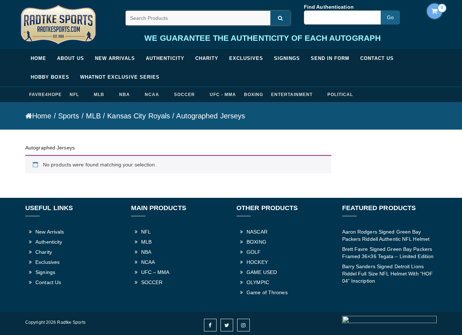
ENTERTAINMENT (291, 94)
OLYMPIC (258, 282)
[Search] (280, 18)
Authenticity (165, 58)
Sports (68, 115)
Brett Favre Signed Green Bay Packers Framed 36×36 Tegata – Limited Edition (388, 252)
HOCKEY (257, 262)
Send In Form (330, 58)
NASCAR (257, 232)
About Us (70, 58)
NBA (124, 94)
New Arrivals (115, 58)
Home (38, 58)
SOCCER (184, 94)
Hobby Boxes (50, 77)
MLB (99, 94)
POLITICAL (340, 94)
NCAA (152, 94)
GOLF (254, 252)
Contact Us (377, 58)
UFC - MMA (223, 94)
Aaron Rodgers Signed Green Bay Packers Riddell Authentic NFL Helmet (386, 235)
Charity (206, 58)
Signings (287, 58)
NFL (74, 94)
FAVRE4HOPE (45, 94)
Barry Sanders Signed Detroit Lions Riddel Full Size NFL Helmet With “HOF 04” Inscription (387, 274)
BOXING (253, 94)
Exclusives (246, 58)
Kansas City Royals (138, 115)
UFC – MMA (155, 272)
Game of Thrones (267, 292)
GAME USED (262, 272)
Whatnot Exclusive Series (120, 77)
